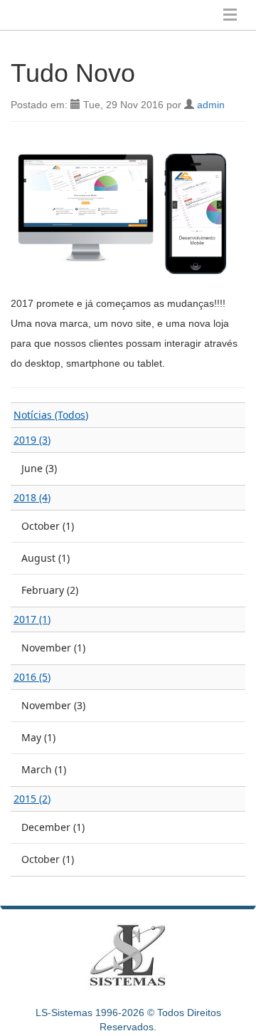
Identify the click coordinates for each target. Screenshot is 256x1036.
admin (211, 104)
